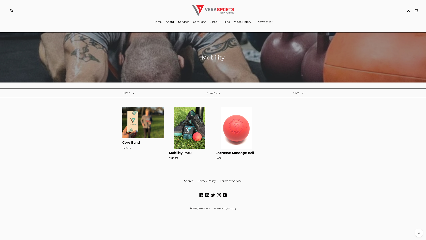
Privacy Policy (207, 181)
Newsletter (265, 22)
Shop (216, 22)
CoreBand (200, 22)
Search (189, 181)
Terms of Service (231, 181)
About (170, 22)
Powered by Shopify (225, 208)
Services (183, 22)
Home (158, 22)
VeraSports (204, 208)
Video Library (244, 22)
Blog (227, 22)
